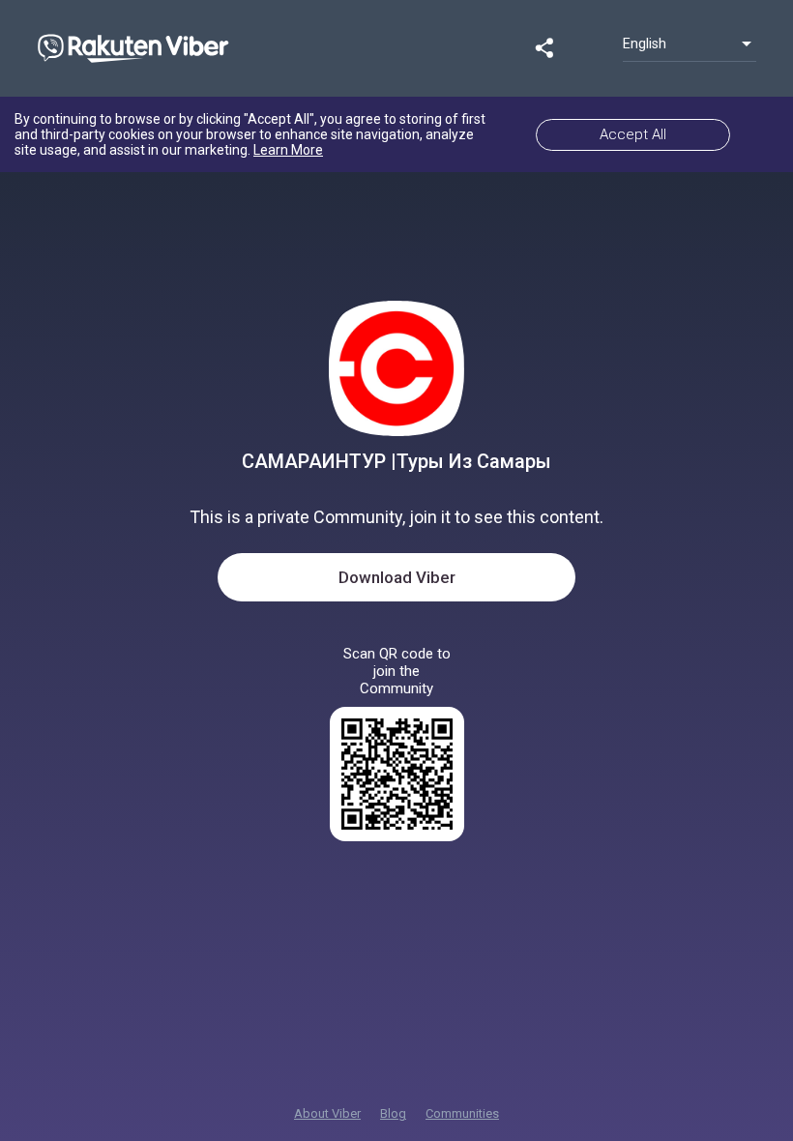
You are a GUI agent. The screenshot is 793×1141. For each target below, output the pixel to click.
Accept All (633, 134)
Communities (462, 1113)
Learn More (288, 150)
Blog (393, 1113)
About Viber (327, 1113)
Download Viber (396, 577)
